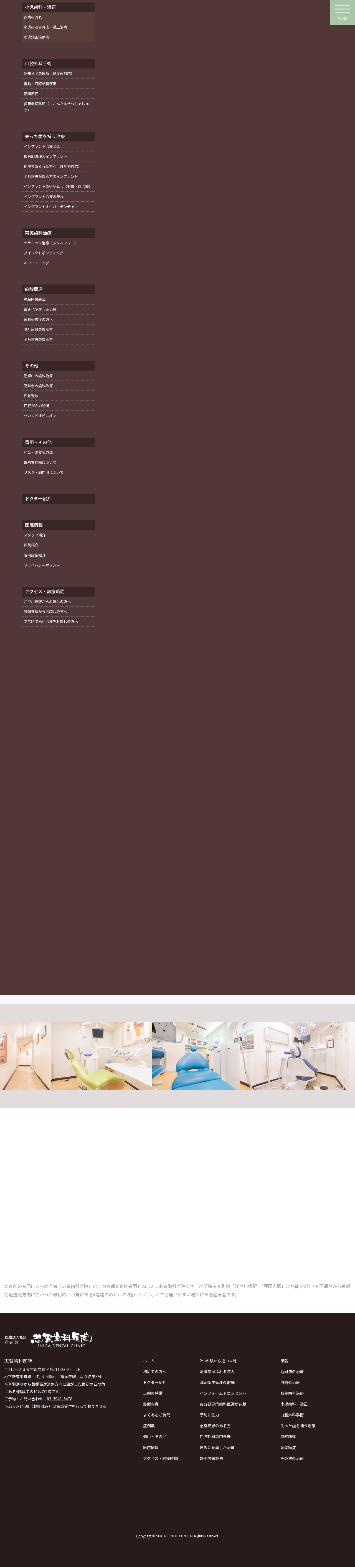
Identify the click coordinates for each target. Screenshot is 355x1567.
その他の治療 (292, 1458)
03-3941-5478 (59, 1398)
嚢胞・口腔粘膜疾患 (40, 83)
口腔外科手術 (292, 1415)
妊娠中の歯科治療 (38, 375)
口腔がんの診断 (36, 405)
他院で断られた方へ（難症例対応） (53, 166)
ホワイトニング (36, 262)
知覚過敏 (31, 395)
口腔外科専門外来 (215, 1436)
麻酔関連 (288, 1436)
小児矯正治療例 (36, 37)
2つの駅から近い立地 (218, 1360)
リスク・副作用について (44, 472)
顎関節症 (288, 1447)
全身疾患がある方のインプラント (51, 176)
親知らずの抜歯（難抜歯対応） (49, 73)
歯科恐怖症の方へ (38, 319)
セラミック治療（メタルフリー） (51, 242)
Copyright (143, 1535)
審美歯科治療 (292, 1393)
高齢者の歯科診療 (38, 385)
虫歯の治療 (290, 1382)
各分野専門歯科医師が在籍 (223, 1404)
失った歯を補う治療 (297, 1425)
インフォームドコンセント (223, 1393)
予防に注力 (209, 1415)
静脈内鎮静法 (211, 1458)
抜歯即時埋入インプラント (45, 156)
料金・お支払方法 (38, 452)
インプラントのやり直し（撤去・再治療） (58, 186)
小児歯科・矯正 (294, 1404)
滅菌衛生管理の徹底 (217, 1382)
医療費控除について (40, 462)
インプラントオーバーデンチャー (51, 206)
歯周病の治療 (292, 1371)
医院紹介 (31, 544)
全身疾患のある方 (215, 1425)
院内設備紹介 (34, 555)
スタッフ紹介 (34, 534)
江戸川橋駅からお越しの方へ (47, 601)
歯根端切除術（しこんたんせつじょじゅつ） (56, 107)
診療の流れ (33, 17)
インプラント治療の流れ (44, 196)
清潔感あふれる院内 (217, 1371)
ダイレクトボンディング (43, 252)
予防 (284, 1360)
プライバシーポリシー (42, 565)
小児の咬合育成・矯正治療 (45, 27)
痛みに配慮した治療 (217, 1447)
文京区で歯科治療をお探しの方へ (51, 621)
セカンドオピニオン (40, 415)
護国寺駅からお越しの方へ (45, 611)
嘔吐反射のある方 (38, 329)
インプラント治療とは (42, 146)
